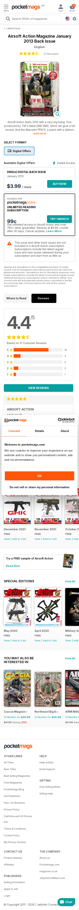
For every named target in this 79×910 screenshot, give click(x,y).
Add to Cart (19, 538)
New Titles (10, 769)
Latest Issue (13, 28)
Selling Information (14, 882)
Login (7, 895)
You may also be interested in (19, 658)
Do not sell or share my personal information (39, 487)
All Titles (9, 762)
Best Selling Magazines (17, 775)
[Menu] (6, 7)
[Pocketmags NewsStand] (25, 8)
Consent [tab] (14, 431)
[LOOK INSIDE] (39, 115)
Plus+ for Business (14, 802)
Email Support (47, 769)
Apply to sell (11, 889)
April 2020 (42, 630)
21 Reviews (51, 53)
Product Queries (13, 857)
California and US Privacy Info (18, 819)
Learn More (54, 231)
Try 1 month (59, 219)
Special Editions (19, 581)
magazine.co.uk (48, 871)
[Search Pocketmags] (7, 19)
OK (39, 475)
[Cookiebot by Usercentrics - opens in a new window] (58, 420)
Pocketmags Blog (14, 789)
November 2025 (46, 529)
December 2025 (15, 529)
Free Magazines (13, 782)
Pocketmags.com (49, 864)
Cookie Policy (12, 835)
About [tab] (65, 431)
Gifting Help (46, 793)
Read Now (13, 566)
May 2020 (10, 630)
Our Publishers (12, 796)
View (7, 538)
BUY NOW (59, 183)
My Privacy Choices (15, 842)
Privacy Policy (12, 809)
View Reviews (38, 388)
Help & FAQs (46, 762)
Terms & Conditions (15, 828)
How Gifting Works (50, 786)
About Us (45, 857)
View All (70, 581)
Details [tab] (39, 431)
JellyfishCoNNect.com (52, 878)
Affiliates (9, 864)
